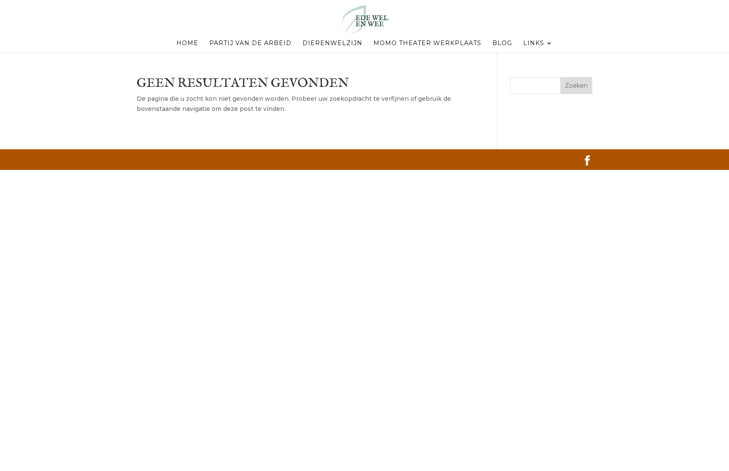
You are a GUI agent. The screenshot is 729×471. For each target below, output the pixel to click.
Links (533, 43)
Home (187, 43)
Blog (502, 43)
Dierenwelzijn (332, 43)
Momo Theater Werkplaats (427, 43)
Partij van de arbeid (250, 43)
